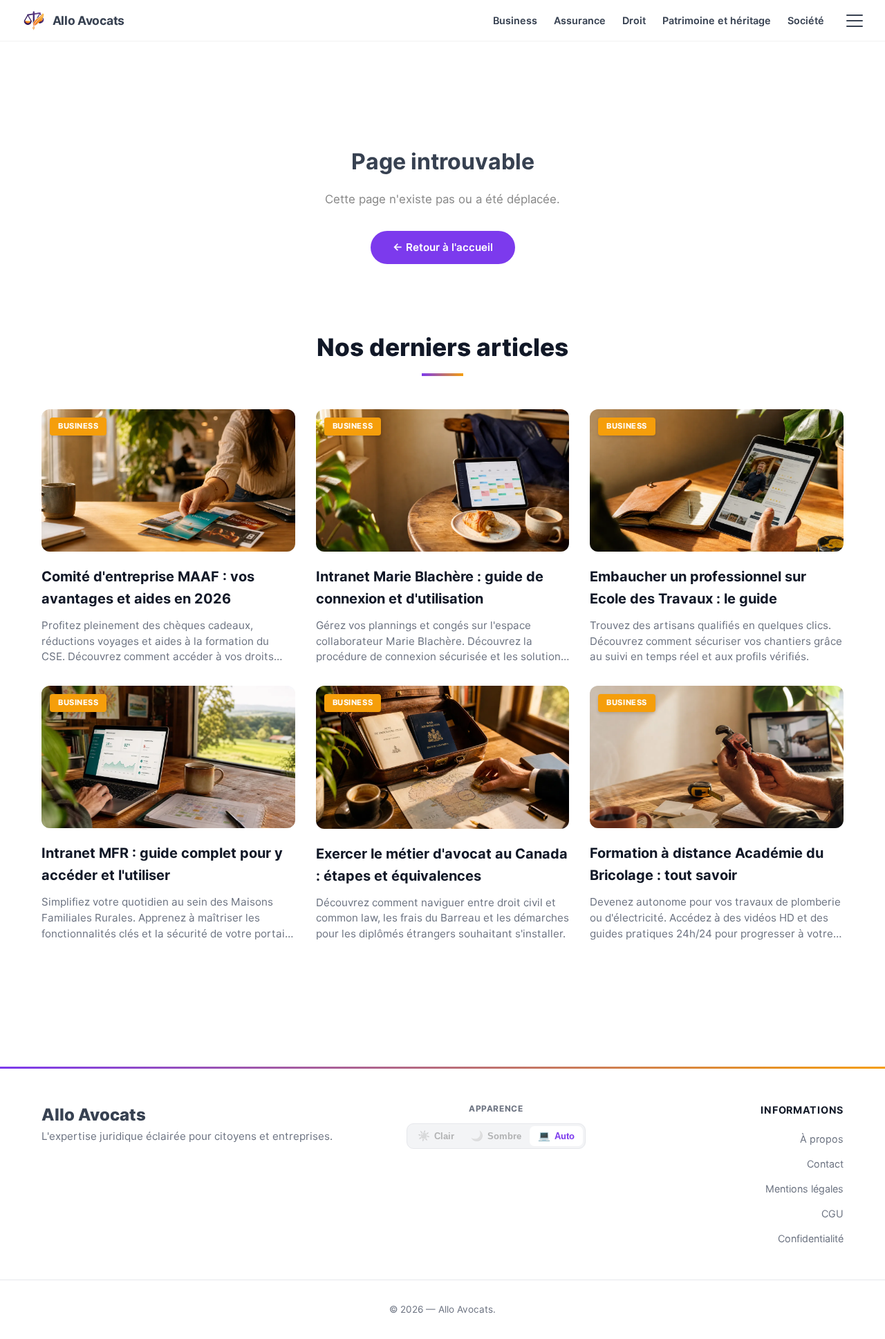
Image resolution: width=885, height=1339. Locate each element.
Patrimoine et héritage (716, 20)
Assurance (580, 20)
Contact (825, 1164)
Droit (634, 20)
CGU (832, 1213)
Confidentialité (811, 1238)
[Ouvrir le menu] (854, 21)
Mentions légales (804, 1189)
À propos (822, 1139)
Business (515, 20)
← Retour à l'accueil (443, 247)
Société (806, 20)
